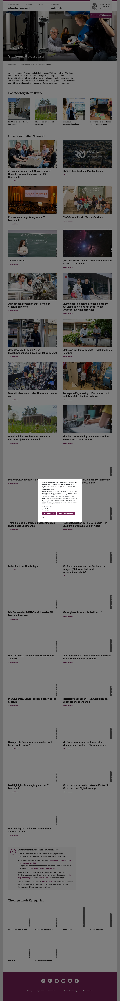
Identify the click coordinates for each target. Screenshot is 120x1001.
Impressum (46, 518)
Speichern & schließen (66, 513)
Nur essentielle (48, 506)
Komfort (46, 508)
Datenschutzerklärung (54, 504)
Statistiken (47, 510)
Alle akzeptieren (49, 513)
